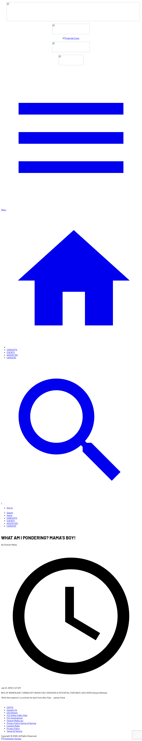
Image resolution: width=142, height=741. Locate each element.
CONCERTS (12, 349)
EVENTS (11, 352)
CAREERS (11, 357)
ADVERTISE (12, 355)
